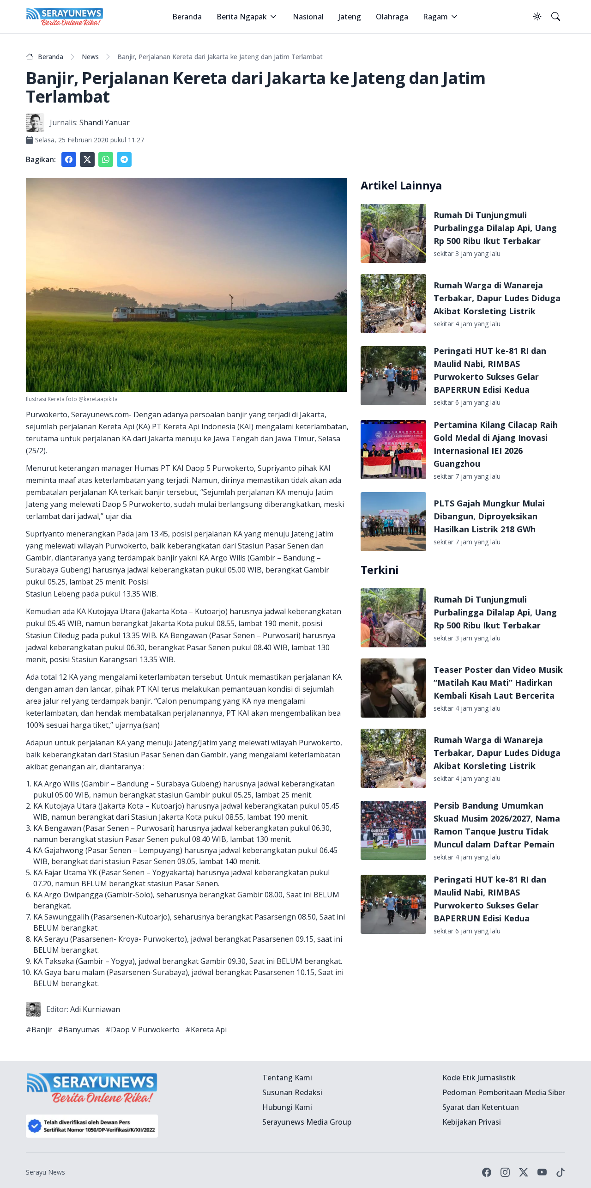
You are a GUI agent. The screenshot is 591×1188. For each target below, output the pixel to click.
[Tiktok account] (560, 1172)
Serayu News (45, 1172)
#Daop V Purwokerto (142, 1029)
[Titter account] (523, 1172)
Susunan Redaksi (292, 1092)
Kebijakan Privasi (471, 1122)
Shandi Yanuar (104, 122)
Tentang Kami (287, 1077)
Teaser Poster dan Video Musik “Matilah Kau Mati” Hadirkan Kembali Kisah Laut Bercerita (498, 682)
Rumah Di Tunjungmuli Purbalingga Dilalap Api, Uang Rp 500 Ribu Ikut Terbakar (495, 227)
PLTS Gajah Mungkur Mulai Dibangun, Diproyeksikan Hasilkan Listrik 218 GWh (489, 516)
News (90, 56)
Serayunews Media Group (306, 1122)
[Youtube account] (542, 1172)
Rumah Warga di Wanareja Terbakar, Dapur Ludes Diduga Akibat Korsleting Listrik (497, 298)
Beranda (187, 17)
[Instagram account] (505, 1172)
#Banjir (39, 1029)
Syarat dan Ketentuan (480, 1107)
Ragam (435, 17)
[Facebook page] (486, 1172)
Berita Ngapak (242, 17)
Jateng (349, 17)
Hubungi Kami (287, 1107)
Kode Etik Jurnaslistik (479, 1077)
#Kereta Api (206, 1029)
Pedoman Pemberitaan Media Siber (503, 1092)
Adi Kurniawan (95, 1009)
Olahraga (392, 17)
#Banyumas (79, 1029)
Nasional (308, 17)
